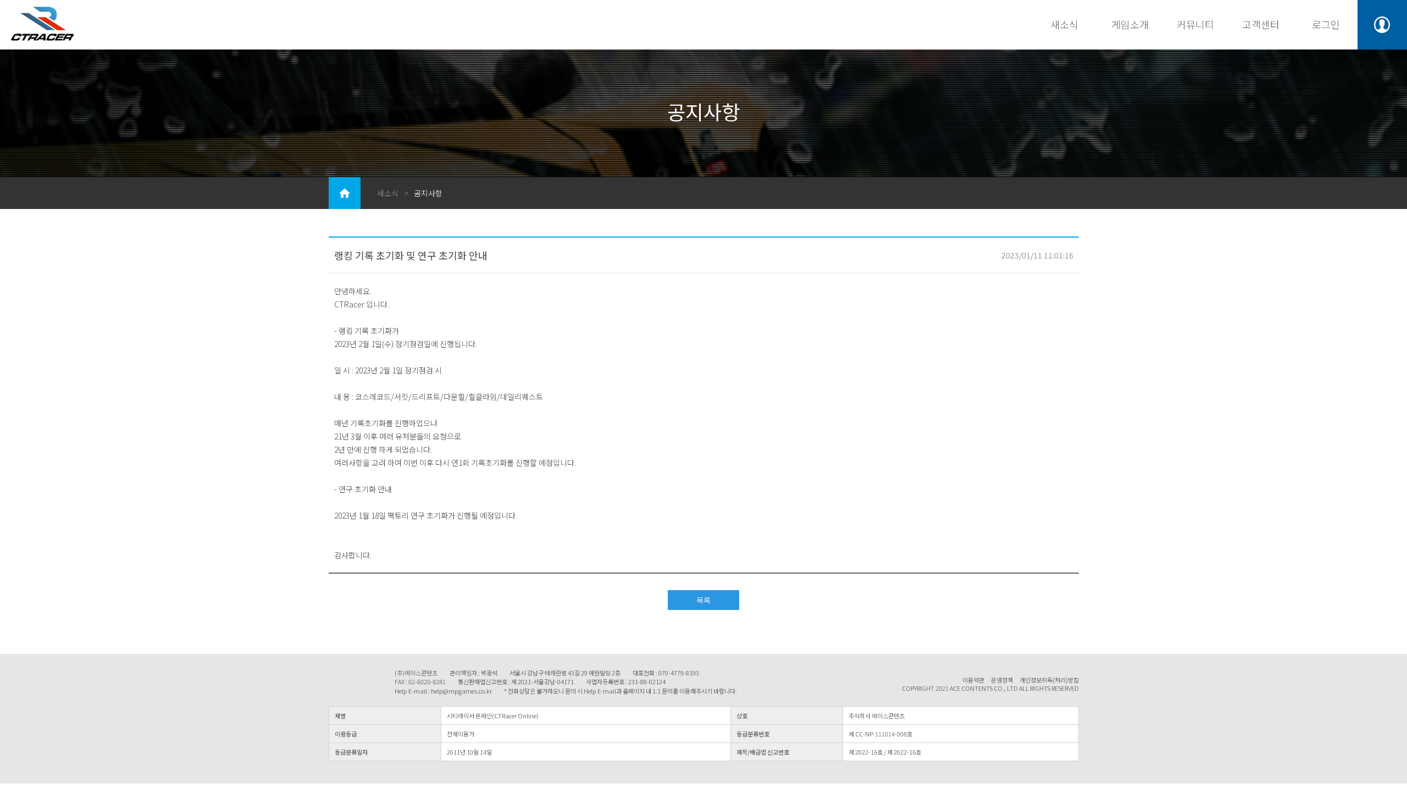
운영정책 (1002, 680)
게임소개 (1130, 24)
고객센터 (1260, 24)
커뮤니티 (1195, 24)
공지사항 (428, 193)
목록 (703, 600)
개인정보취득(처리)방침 (1049, 680)
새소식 (1064, 24)
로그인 (1326, 24)
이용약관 (973, 680)
